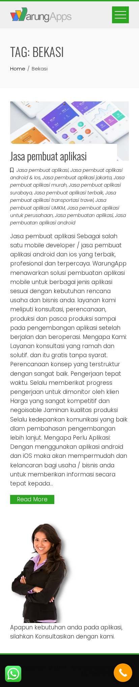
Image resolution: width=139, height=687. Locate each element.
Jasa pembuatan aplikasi (84, 215)
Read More (32, 499)
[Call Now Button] (123, 672)
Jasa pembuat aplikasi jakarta (77, 177)
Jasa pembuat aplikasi (48, 155)
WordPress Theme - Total (49, 673)
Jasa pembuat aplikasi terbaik (68, 192)
